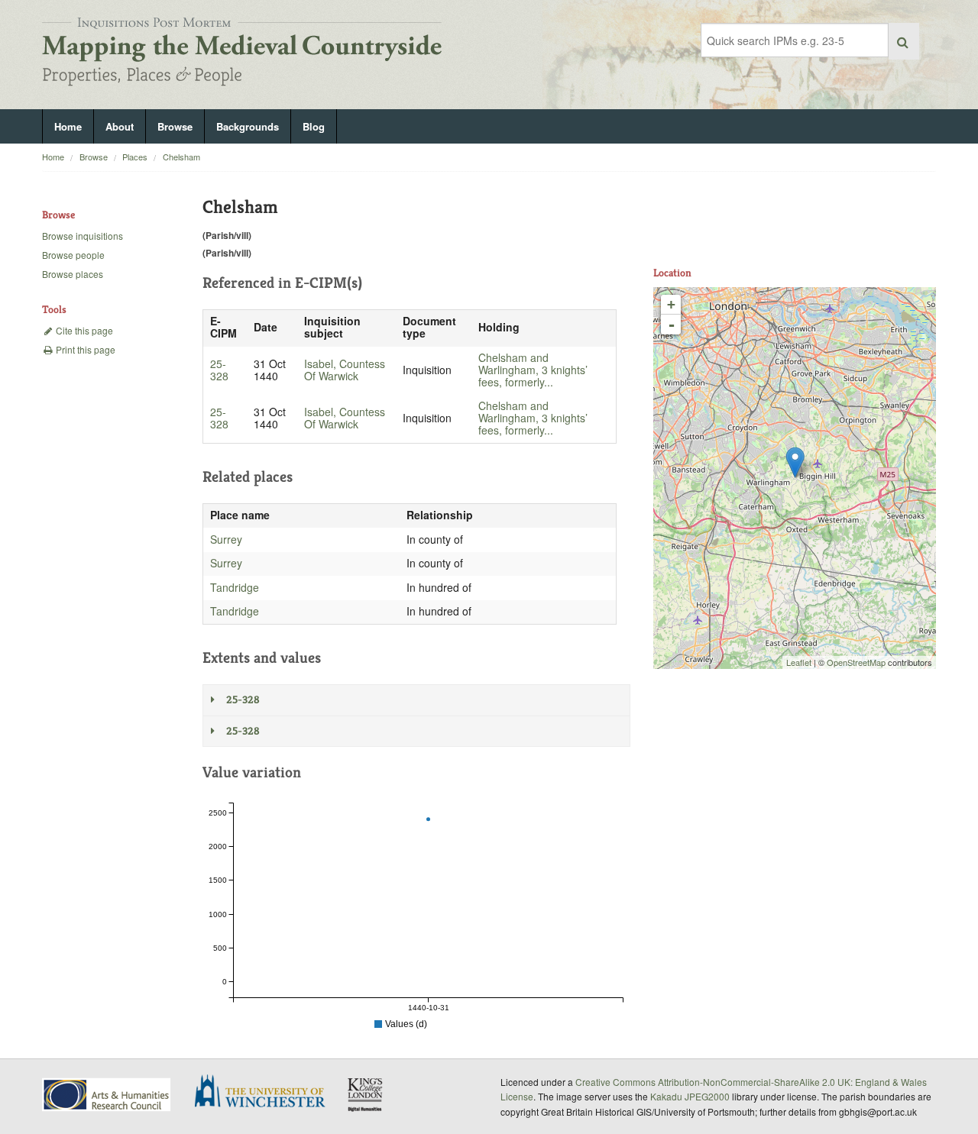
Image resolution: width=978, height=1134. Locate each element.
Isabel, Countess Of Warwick (344, 369)
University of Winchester (266, 1092)
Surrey (226, 539)
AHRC (107, 1094)
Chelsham (181, 156)
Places (134, 156)
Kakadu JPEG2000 (690, 1096)
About (119, 126)
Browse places (72, 273)
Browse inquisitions (82, 235)
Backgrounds (247, 126)
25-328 (219, 369)
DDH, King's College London (366, 1094)
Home (68, 126)
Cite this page (83, 330)
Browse (175, 126)
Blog (314, 126)
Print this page (84, 349)
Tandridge (234, 587)
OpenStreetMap (856, 662)
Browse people (73, 254)
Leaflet (798, 662)
